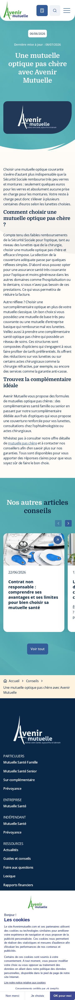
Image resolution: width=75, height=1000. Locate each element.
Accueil (14, 681)
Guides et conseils (17, 858)
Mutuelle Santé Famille (20, 762)
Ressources (13, 843)
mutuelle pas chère (22, 443)
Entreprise (12, 800)
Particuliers (13, 756)
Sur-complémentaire (19, 780)
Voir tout (38, 649)
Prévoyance (12, 788)
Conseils (32, 681)
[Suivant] (68, 523)
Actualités (10, 850)
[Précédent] (58, 523)
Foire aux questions (18, 867)
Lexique (9, 876)
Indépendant (14, 817)
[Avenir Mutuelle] (15, 10)
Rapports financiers (18, 885)
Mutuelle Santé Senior (20, 771)
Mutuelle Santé (14, 806)
